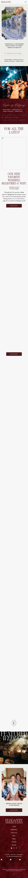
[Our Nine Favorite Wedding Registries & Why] (14, 153)
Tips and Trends (8, 59)
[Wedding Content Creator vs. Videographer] (14, 784)
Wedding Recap (20, 61)
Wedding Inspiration (9, 61)
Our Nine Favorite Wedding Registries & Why (14, 178)
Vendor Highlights (17, 109)
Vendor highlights (18, 59)
